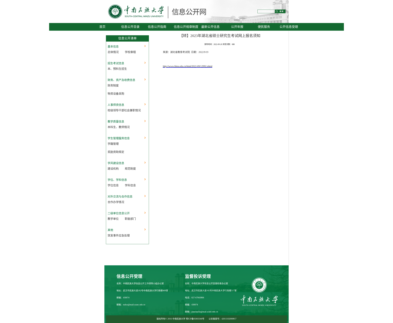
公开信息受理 (289, 27)
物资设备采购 (116, 93)
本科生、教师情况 (119, 127)
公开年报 (237, 27)
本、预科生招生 (117, 68)
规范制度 (130, 168)
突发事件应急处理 (119, 235)
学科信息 (130, 185)
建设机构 (113, 168)
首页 (102, 27)
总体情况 (113, 52)
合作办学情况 (116, 202)
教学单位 (113, 218)
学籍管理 (113, 143)
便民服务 (264, 27)
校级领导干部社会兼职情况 (124, 110)
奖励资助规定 (116, 152)
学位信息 (113, 185)
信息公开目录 (130, 27)
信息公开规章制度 (186, 27)
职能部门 (130, 218)
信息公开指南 (157, 27)
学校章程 (130, 52)
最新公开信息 (210, 27)
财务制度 (113, 85)
